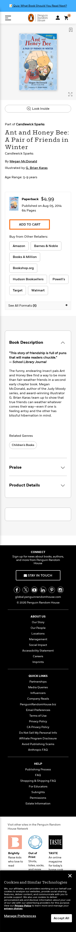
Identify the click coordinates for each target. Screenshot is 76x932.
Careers (38, 656)
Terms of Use (38, 716)
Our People (38, 628)
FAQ (38, 775)
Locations (38, 634)
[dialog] (38, 901)
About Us (38, 616)
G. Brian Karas (37, 168)
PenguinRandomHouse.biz (38, 704)
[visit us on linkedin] (43, 590)
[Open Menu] (8, 18)
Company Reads (38, 699)
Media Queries (38, 687)
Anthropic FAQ (38, 750)
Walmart (38, 290)
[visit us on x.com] (25, 590)
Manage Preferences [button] (20, 916)
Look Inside (40, 108)
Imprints (38, 662)
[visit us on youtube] (34, 590)
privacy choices (13, 908)
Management (38, 639)
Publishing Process (38, 769)
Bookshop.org (23, 268)
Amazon (19, 246)
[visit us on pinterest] (52, 590)
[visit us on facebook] (17, 590)
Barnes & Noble (46, 246)
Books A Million (25, 257)
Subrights (38, 792)
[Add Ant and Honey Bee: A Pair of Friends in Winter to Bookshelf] (71, 30)
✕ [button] (69, 876)
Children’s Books (23, 445)
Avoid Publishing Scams (38, 744)
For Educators (38, 786)
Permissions (38, 798)
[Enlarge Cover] (70, 94)
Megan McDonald (23, 161)
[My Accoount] (58, 18)
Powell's (58, 279)
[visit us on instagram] (60, 590)
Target (17, 290)
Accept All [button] (61, 918)
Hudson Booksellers (28, 279)
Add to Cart (29, 224)
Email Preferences (38, 710)
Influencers (38, 693)
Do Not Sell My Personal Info (38, 733)
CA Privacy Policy (38, 727)
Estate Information (38, 803)
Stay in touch (39, 575)
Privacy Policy (38, 721)
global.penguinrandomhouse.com (38, 597)
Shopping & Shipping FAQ (38, 781)
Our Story (38, 622)
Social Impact (38, 645)
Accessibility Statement (38, 651)
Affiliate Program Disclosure (38, 738)
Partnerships (38, 682)
